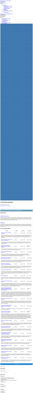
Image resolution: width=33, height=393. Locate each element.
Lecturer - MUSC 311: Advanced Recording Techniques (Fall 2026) (5, 311)
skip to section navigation (9, 13)
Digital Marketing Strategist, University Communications (6, 352)
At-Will (2, 391)
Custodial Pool (2, 222)
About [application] (1, 17)
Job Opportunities (4, 5)
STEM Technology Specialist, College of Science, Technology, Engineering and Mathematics (6, 340)
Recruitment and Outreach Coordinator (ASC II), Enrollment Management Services (6, 306)
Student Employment (6, 8)
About (3, 11)
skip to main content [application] (3, 0)
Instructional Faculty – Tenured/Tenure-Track (7, 378)
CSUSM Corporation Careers (8, 7)
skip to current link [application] (2, 2)
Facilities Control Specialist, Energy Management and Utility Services (6, 327)
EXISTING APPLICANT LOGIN (5, 205)
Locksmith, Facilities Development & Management (6, 233)
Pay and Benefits (4, 9)
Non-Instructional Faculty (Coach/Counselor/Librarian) (9, 380)
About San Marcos (6, 12)
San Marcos (3, 386)
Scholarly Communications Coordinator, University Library (6, 345)
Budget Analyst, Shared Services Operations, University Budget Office (6, 264)
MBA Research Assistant (4, 275)
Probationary (3, 392)
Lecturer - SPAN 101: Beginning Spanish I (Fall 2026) (6, 281)
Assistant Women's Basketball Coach (6, 269)
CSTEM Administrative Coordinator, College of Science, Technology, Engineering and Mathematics (6, 333)
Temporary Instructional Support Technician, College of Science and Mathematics (6, 246)
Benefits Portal (4, 21)
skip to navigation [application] (8, 0)
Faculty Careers (4, 19)
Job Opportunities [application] (2, 16)
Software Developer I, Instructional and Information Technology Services (6, 258)
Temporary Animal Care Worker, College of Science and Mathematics (6, 240)
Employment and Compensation (8, 10)
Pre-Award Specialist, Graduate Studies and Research (6, 252)
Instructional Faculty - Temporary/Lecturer (7, 377)
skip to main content (3, 13)
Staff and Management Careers (6, 18)
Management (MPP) (4, 379)
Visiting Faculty (3, 381)
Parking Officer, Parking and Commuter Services (6, 321)
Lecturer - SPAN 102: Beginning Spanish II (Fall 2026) (6, 299)
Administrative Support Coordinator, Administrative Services (6, 358)
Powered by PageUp (2, 366)
